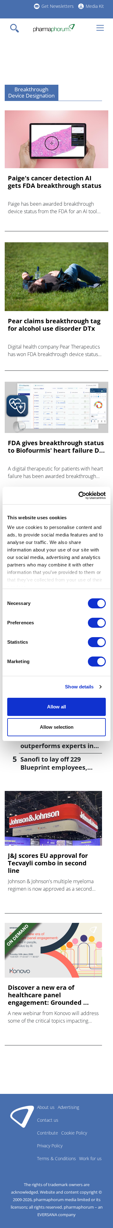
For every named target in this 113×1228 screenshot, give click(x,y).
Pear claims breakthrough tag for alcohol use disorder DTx (54, 324)
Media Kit (95, 6)
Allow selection (56, 727)
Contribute (47, 1133)
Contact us (47, 1120)
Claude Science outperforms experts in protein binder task (57, 745)
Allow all (56, 706)
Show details (79, 686)
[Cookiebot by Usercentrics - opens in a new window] (80, 495)
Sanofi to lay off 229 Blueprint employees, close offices (53, 767)
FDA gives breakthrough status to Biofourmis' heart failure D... (56, 446)
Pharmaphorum (22, 1116)
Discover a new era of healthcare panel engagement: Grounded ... (48, 995)
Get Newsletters (57, 6)
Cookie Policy (74, 1133)
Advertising (68, 1107)
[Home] (53, 28)
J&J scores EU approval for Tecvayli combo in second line (48, 863)
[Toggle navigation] (16, 28)
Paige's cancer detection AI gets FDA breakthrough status (54, 181)
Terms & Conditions (56, 1158)
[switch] (97, 623)
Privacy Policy (49, 1146)
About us (46, 1107)
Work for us (90, 1158)
